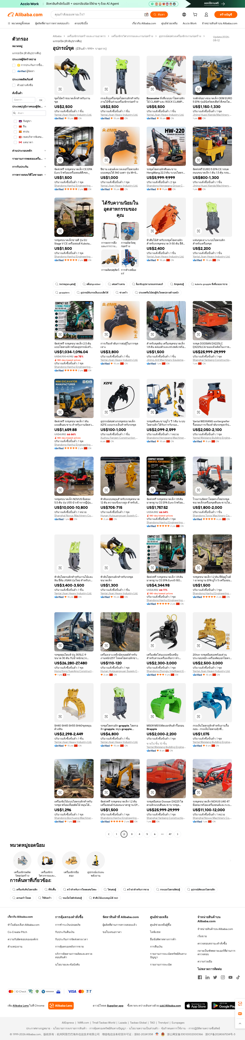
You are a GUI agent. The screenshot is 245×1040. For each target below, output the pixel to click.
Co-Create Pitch (17, 932)
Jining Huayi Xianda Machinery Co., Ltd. (212, 114)
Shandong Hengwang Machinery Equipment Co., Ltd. (166, 437)
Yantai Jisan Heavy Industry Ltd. (73, 114)
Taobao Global (138, 1022)
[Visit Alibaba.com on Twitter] (215, 977)
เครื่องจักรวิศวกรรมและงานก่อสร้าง (132, 36)
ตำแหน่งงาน (15, 946)
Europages (178, 1022)
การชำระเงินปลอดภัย (67, 924)
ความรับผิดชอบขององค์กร (23, 939)
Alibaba (57, 36)
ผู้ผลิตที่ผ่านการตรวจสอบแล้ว (120, 924)
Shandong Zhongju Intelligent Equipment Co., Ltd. (166, 671)
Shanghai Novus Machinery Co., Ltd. (74, 515)
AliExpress (68, 1022)
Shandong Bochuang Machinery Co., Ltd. (74, 817)
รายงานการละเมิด (161, 964)
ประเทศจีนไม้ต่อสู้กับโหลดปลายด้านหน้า (159, 292)
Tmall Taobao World (103, 1022)
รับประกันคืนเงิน (64, 932)
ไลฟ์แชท (155, 932)
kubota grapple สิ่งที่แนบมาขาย (211, 284)
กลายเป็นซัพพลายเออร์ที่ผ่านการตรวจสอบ (216, 952)
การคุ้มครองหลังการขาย (69, 946)
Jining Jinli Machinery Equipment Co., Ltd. (166, 359)
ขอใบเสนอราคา (112, 932)
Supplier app (115, 1005)
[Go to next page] (177, 834)
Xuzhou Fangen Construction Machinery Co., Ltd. (120, 437)
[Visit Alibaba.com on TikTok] (238, 977)
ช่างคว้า (123, 292)
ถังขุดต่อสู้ (179, 284)
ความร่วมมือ (205, 961)
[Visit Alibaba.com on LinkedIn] (207, 977)
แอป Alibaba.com (170, 1005)
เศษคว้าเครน (118, 284)
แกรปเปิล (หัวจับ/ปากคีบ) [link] (67, 41)
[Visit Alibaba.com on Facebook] (200, 977)
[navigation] (29, 435)
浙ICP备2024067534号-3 (220, 1034)
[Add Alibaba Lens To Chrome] (61, 1005)
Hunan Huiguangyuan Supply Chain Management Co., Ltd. (120, 515)
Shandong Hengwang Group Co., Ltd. (166, 185)
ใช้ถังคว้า (46, 898)
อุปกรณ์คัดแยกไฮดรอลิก (203, 889)
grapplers (64, 292)
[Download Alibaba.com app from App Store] (196, 1005)
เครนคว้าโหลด (23, 898)
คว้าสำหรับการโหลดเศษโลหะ (81, 889)
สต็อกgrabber (94, 284)
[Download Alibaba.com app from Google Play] (224, 1005)
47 (170, 834)
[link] (240, 1004)
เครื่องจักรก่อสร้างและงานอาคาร (86, 36)
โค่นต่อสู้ (112, 889)
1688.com (83, 1022)
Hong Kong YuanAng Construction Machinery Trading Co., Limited (74, 671)
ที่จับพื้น (52, 889)
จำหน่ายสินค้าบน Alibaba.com (215, 928)
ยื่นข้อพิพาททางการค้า (163, 939)
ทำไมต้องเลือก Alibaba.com (23, 924)
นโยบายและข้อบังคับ (67, 964)
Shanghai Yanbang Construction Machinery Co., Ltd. (212, 359)
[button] (146, 14)
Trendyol (163, 1022)
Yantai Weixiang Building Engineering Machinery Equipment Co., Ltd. (212, 437)
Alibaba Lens (21, 1005)
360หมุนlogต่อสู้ (67, 284)
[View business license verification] (157, 1034)
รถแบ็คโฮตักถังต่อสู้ (72, 898)
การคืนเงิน (156, 946)
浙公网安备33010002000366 (185, 1034)
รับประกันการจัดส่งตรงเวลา (71, 939)
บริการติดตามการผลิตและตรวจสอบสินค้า (73, 955)
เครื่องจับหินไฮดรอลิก (26, 889)
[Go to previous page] (108, 834)
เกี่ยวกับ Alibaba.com (20, 916)
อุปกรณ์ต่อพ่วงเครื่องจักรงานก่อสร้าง (180, 36)
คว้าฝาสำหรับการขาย (138, 889)
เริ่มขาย (202, 936)
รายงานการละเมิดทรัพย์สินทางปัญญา (168, 955)
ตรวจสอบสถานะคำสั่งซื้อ (212, 943)
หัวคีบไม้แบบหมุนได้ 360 (105, 898)
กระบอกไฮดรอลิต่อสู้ (170, 889)
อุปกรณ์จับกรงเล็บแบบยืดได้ (94, 292)
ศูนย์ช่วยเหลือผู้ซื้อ (160, 924)
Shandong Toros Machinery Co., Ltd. (212, 515)
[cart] (196, 15)
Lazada (122, 1022)
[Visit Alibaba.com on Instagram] (222, 977)
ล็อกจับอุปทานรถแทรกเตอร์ (149, 284)
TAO (152, 1022)
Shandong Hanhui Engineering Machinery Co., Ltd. (74, 185)
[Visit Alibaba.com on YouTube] (230, 977)
